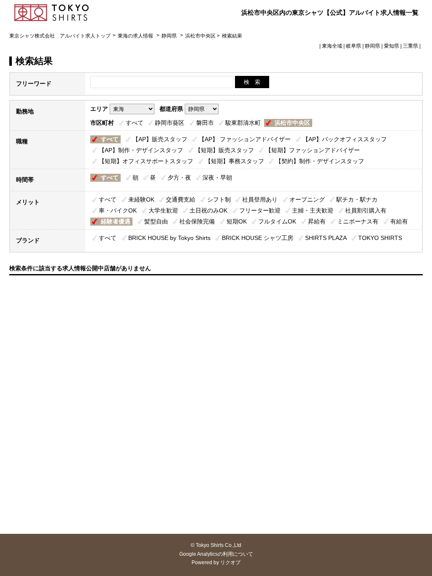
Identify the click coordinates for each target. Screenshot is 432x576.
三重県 (410, 46)
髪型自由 (156, 221)
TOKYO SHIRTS (380, 237)
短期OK (237, 221)
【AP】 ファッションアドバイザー (245, 139)
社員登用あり (260, 199)
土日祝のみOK (208, 210)
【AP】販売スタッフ (159, 139)
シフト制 (219, 199)
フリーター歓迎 (260, 210)
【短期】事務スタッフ (234, 161)
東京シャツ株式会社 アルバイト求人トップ (60, 36)
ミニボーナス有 (357, 221)
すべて (134, 122)
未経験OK (141, 199)
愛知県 (391, 46)
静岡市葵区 (169, 122)
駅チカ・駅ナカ (357, 199)
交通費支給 (180, 199)
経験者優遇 (115, 221)
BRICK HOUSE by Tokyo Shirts (169, 237)
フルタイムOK (277, 221)
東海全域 (332, 46)
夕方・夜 (179, 177)
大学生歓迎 (163, 210)
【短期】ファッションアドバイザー (312, 150)
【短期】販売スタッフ (224, 150)
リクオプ (230, 562)
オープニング (307, 199)
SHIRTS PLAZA (326, 237)
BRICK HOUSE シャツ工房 (257, 237)
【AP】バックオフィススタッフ (344, 139)
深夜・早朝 (217, 177)
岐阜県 (353, 46)
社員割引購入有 (365, 210)
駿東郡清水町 (243, 122)
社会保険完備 (197, 221)
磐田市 (205, 122)
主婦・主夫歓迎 (312, 210)
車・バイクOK (118, 210)
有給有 (399, 221)
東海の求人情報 (136, 36)
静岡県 (169, 36)
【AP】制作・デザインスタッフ (141, 150)
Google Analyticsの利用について (216, 554)
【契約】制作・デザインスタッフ (319, 161)
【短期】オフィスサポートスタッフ (146, 161)
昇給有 (317, 221)
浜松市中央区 (292, 122)
